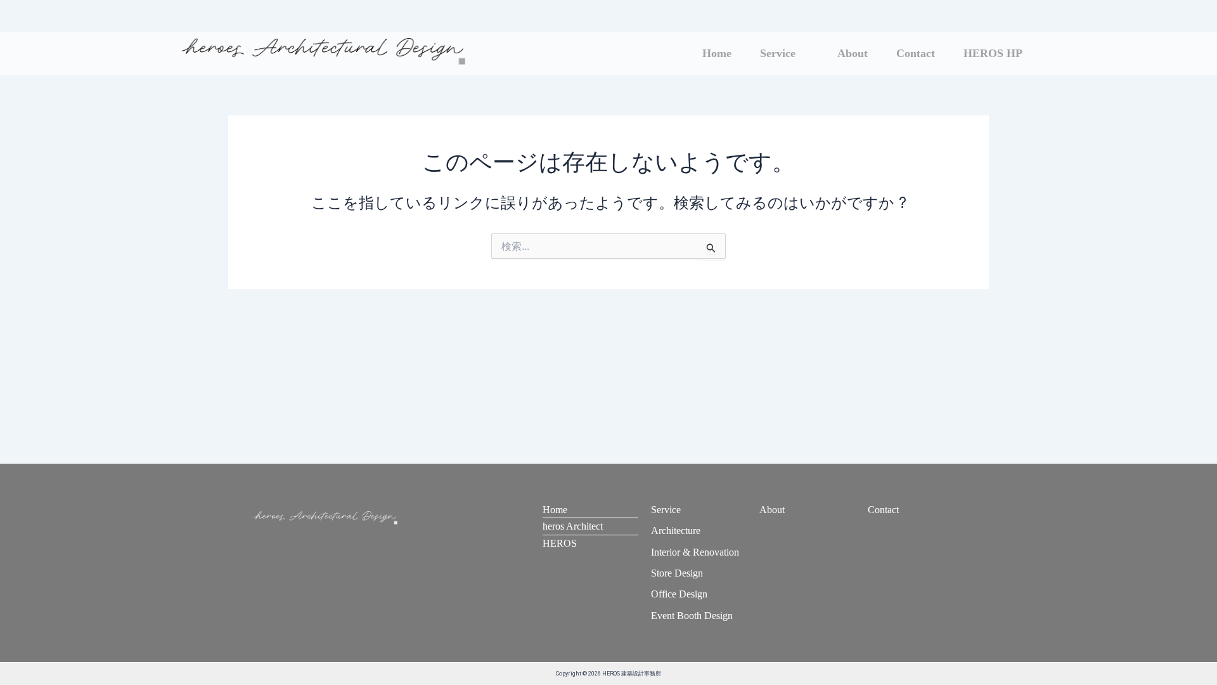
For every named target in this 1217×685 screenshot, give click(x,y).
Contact (915, 53)
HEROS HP (992, 53)
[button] (784, 53)
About (852, 53)
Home (716, 53)
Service (777, 53)
